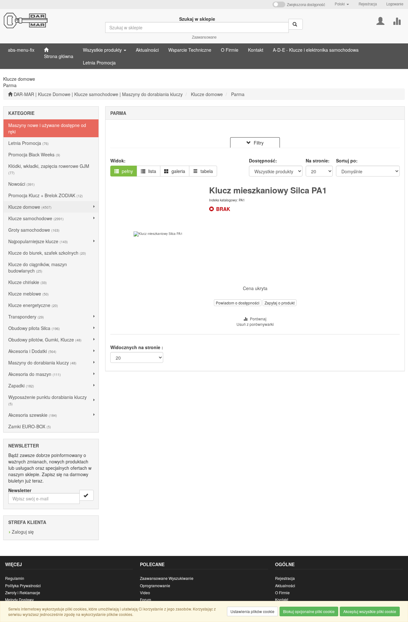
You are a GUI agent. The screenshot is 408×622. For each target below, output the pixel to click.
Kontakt (281, 599)
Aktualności (285, 585)
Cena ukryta (255, 288)
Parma (237, 94)
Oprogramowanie (155, 585)
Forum (145, 599)
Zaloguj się (23, 531)
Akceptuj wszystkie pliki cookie (369, 611)
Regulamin (14, 578)
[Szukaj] (295, 24)
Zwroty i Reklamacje (22, 592)
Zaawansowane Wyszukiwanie (166, 578)
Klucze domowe (207, 94)
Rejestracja (368, 3)
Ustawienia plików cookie (252, 611)
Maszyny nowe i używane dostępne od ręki (47, 128)
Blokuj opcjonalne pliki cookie (309, 611)
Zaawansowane (204, 37)
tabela (206, 171)
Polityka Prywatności (23, 585)
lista (151, 171)
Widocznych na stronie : (136, 347)
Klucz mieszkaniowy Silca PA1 (268, 190)
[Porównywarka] (397, 20)
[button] (342, 4)
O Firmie (282, 592)
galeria (177, 171)
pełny (126, 171)
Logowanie (394, 3)
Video (145, 592)
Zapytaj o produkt (280, 302)
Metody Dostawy (19, 599)
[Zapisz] (86, 495)
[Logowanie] (380, 20)
